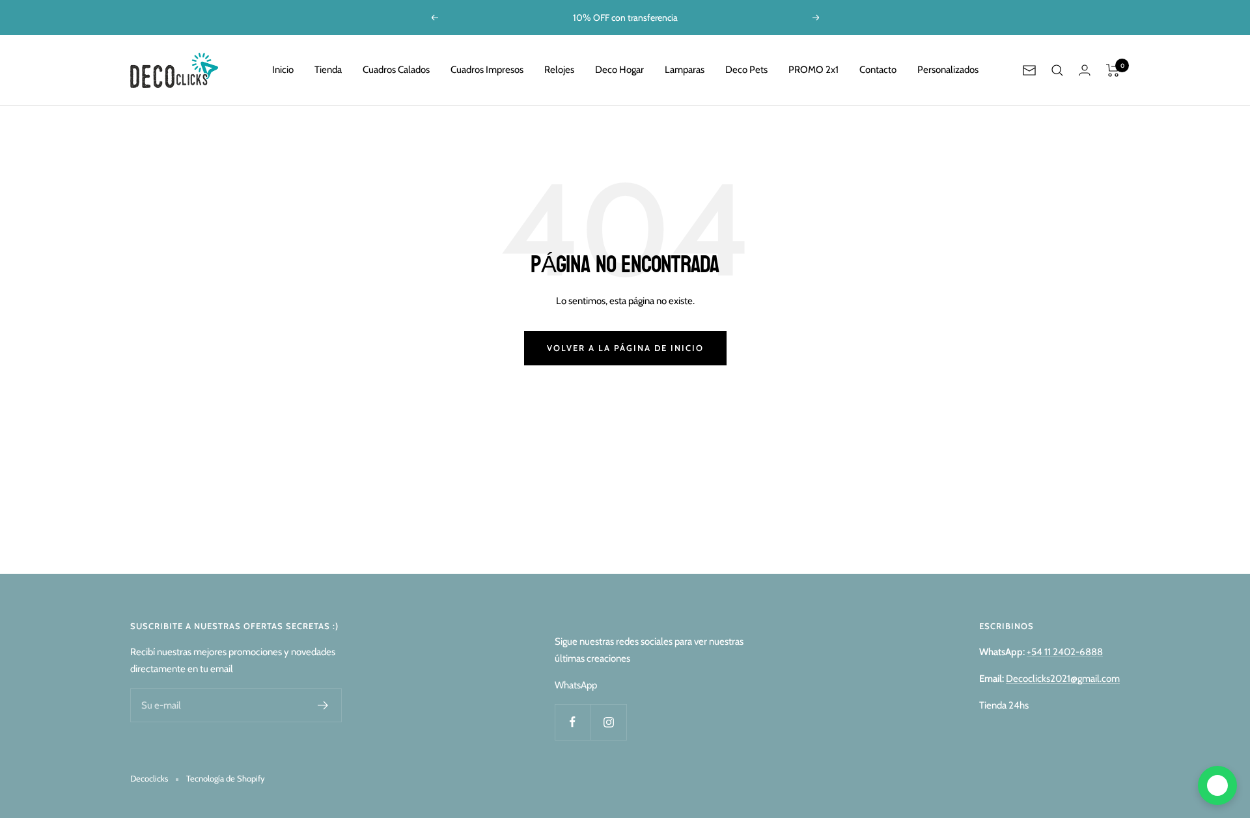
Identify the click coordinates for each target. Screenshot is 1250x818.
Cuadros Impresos (487, 70)
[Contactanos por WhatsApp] (1217, 785)
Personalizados (948, 70)
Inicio (283, 70)
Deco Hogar (619, 70)
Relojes (559, 70)
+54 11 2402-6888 (1065, 652)
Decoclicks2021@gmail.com (1063, 678)
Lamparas (684, 70)
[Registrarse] (323, 705)
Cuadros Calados (396, 70)
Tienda (328, 70)
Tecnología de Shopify (225, 778)
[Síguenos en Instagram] (608, 722)
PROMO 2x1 (813, 70)
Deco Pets (746, 70)
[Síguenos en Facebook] (572, 722)
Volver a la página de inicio (625, 348)
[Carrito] (1113, 70)
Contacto (877, 70)
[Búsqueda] (1057, 70)
